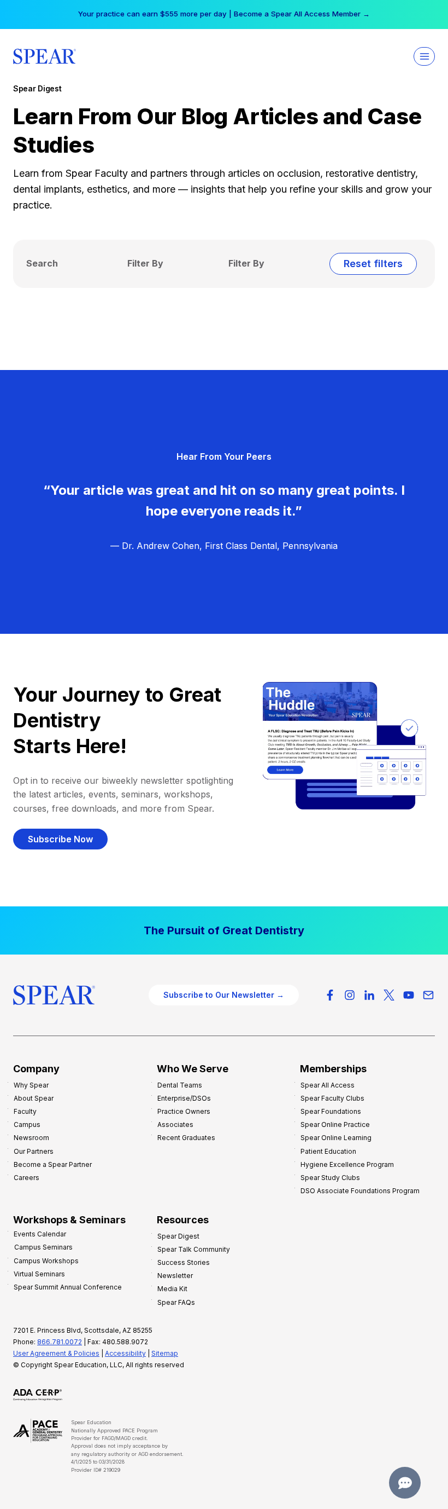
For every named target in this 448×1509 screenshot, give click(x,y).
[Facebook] (330, 995)
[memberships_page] (224, 930)
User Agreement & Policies (56, 1353)
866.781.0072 (59, 1342)
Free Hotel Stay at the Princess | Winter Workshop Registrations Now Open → (224, 13)
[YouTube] (408, 995)
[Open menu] (424, 56)
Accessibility (125, 1353)
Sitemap (164, 1353)
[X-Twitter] (389, 995)
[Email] (428, 995)
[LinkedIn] (369, 995)
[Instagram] (349, 995)
